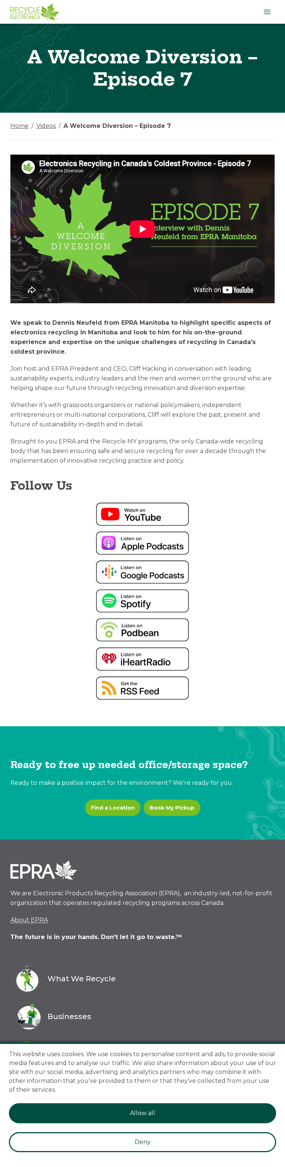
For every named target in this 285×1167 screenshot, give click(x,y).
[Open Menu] (267, 11)
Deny (143, 1141)
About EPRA (29, 919)
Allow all (142, 1113)
